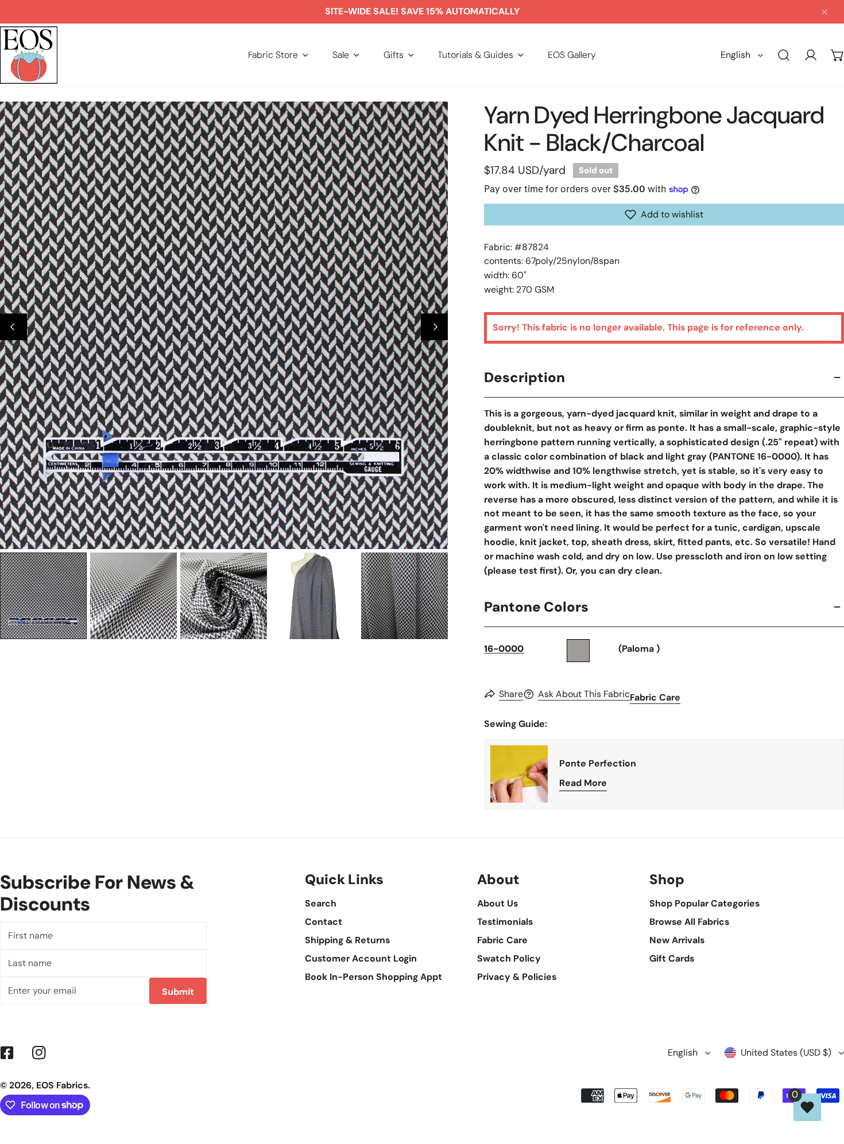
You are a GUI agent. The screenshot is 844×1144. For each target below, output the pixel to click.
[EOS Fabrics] (28, 55)
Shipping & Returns (347, 940)
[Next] (434, 326)
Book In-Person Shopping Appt (373, 977)
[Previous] (13, 326)
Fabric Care (655, 697)
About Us (497, 903)
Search (320, 903)
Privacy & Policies (516, 977)
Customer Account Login (361, 958)
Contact (323, 922)
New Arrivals (676, 940)
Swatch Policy (509, 958)
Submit (178, 992)
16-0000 (504, 649)
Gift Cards (671, 958)
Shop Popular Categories (704, 903)
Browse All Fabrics (689, 922)
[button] (278, 54)
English (735, 55)
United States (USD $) (786, 1052)
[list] (224, 325)
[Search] (784, 55)
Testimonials (505, 922)
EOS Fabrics (62, 1085)
